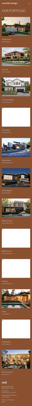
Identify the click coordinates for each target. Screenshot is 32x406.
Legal (3, 401)
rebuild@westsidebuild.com (9, 395)
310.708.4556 (5, 397)
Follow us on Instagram (8, 400)
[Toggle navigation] (29, 3)
